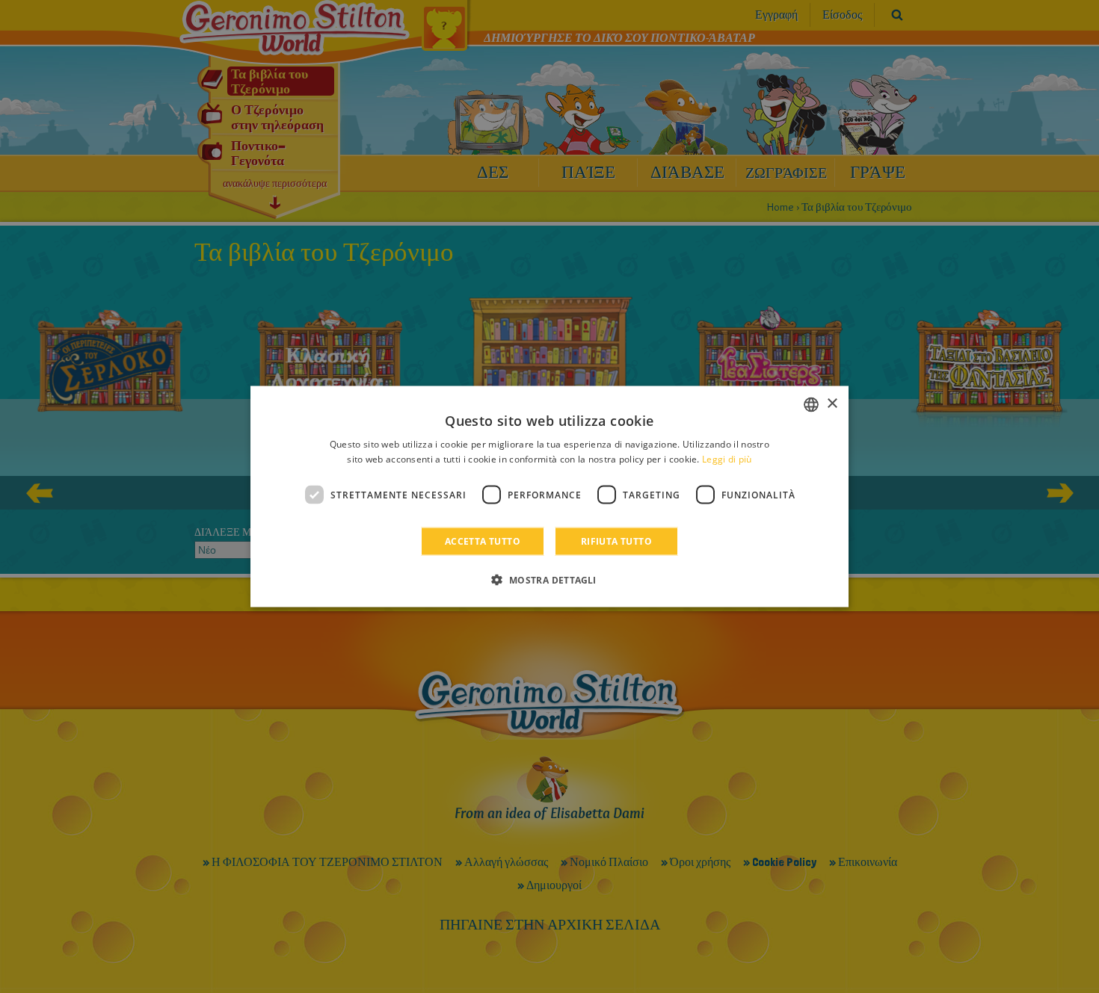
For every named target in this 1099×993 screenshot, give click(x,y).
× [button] (831, 403)
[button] (549, 580)
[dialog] (549, 496)
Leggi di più (727, 458)
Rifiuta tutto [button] (616, 541)
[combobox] (811, 404)
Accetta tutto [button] (482, 541)
